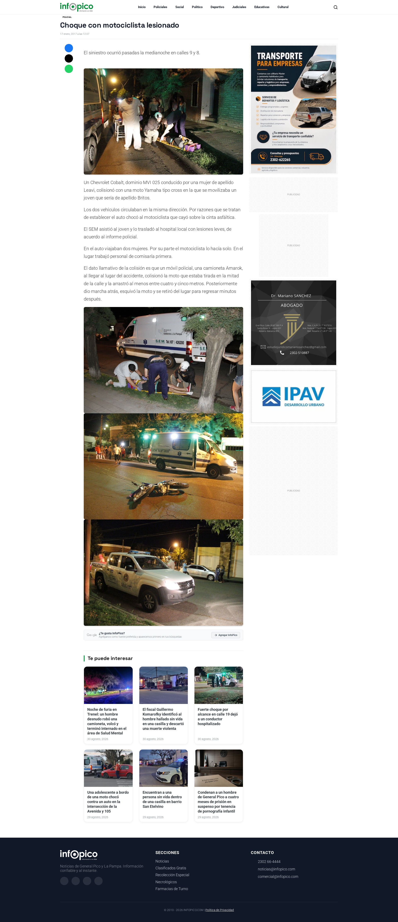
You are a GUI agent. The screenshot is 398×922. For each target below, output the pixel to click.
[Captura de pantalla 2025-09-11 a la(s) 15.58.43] (293, 322)
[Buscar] (335, 7)
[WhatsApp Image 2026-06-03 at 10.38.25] (293, 109)
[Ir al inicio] (76, 7)
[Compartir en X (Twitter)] (69, 58)
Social (179, 7)
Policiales (160, 7)
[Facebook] (64, 881)
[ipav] (293, 396)
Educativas (261, 7)
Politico (197, 7)
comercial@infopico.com (278, 877)
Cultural (283, 7)
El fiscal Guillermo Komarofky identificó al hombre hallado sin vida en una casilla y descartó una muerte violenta (163, 718)
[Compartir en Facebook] (69, 48)
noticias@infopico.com (276, 869)
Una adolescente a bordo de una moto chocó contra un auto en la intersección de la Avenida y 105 (108, 801)
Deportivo (217, 7)
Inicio (142, 7)
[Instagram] (76, 881)
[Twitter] (87, 881)
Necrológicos (166, 882)
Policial (67, 17)
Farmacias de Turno (171, 889)
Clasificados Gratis (170, 868)
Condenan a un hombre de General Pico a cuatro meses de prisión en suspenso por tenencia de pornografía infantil (218, 801)
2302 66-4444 (269, 862)
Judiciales (239, 7)
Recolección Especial (172, 875)
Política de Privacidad (219, 910)
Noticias (162, 861)
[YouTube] (98, 881)
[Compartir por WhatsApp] (69, 69)
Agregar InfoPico (227, 635)
